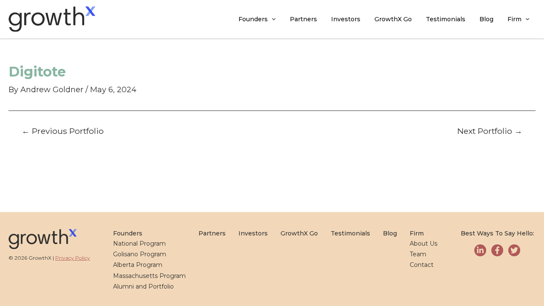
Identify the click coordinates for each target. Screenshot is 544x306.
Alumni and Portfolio (143, 286)
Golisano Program (139, 254)
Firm (514, 19)
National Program (139, 243)
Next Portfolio (489, 131)
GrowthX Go (393, 19)
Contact (422, 265)
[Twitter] (514, 250)
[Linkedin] (480, 250)
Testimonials (445, 19)
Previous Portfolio (63, 131)
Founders (253, 19)
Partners (303, 19)
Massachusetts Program (149, 276)
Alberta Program (137, 265)
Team (418, 254)
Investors (345, 19)
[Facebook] (497, 250)
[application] (271, 19)
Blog (486, 19)
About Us (423, 243)
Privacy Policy (72, 258)
